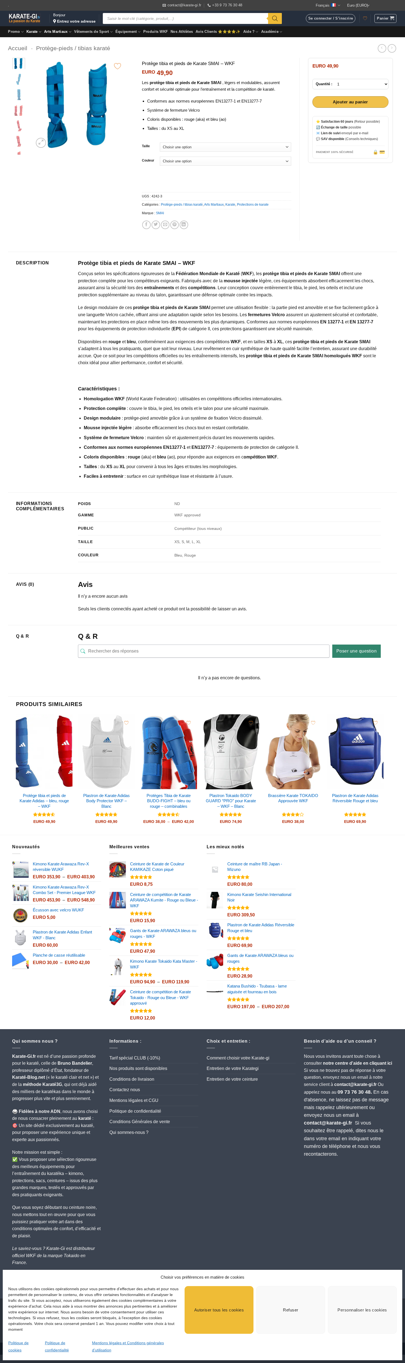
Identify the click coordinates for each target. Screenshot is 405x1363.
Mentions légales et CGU (133, 1100)
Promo (14, 31)
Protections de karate (253, 204)
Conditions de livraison (131, 1079)
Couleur (148, 160)
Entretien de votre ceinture (232, 1079)
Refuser (290, 1310)
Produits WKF (155, 31)
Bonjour (74, 18)
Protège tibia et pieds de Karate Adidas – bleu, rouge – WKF (44, 801)
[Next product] (382, 48)
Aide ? (249, 31)
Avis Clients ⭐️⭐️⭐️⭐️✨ (218, 31)
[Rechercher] (275, 18)
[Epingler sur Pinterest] (174, 225)
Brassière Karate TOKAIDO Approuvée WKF (293, 798)
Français (323, 5)
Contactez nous (124, 1089)
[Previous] (43, 104)
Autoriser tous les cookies (219, 1310)
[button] (385, 18)
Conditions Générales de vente (139, 1121)
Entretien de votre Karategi (233, 1068)
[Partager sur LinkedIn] (184, 225)
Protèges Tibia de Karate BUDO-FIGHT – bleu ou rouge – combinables (169, 801)
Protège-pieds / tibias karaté (73, 48)
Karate (32, 31)
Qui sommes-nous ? (128, 1132)
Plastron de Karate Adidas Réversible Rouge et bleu (355, 798)
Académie (270, 31)
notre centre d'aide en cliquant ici (357, 1063)
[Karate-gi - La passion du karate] (24, 18)
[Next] (117, 104)
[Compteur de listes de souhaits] (365, 18)
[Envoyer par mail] (165, 225)
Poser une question (356, 651)
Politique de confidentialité (135, 1111)
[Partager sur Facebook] (146, 225)
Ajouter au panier (350, 102)
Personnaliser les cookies (362, 1310)
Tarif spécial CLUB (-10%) (134, 1058)
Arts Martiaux (56, 31)
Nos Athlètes (182, 31)
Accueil (17, 48)
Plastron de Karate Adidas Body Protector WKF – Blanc (106, 801)
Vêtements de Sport (91, 31)
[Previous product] (392, 48)
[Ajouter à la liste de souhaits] (117, 66)
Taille (146, 146)
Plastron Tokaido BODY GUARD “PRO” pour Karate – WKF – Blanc (231, 801)
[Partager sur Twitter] (156, 225)
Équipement (126, 31)
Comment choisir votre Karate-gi (238, 1058)
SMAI (160, 213)
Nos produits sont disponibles (138, 1068)
